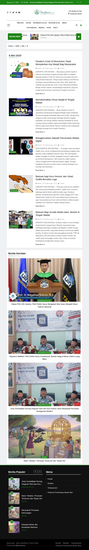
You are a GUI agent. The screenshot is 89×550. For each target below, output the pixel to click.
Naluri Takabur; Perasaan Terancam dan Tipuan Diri (44, 461)
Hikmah (41, 27)
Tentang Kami (52, 488)
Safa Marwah (31, 27)
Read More (39, 93)
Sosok (48, 27)
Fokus (55, 27)
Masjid (28, 23)
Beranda (20, 23)
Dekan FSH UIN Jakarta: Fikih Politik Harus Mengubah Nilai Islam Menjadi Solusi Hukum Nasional (53, 2)
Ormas (64, 23)
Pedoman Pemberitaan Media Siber (60, 492)
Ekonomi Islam (54, 23)
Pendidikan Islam (39, 23)
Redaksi (51, 483)
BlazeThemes (20, 545)
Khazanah (14, 226)
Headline (14, 190)
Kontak (50, 479)
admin (39, 68)
